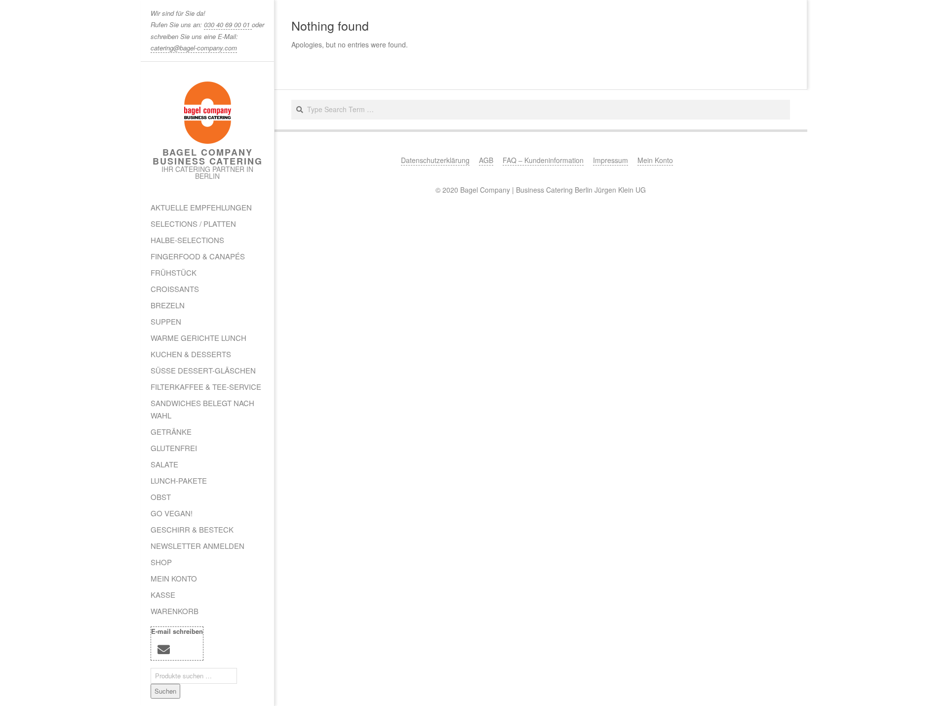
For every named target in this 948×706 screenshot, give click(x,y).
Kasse (163, 594)
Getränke (171, 431)
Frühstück (174, 272)
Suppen (166, 321)
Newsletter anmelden (197, 545)
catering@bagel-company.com (194, 47)
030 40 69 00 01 (228, 24)
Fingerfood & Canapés (198, 256)
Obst (161, 497)
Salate (164, 464)
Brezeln (168, 305)
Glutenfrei (174, 448)
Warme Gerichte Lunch (198, 337)
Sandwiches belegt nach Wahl (202, 409)
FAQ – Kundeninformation (543, 160)
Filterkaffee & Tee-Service (206, 386)
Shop (161, 562)
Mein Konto (174, 578)
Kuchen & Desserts (191, 354)
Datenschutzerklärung (435, 160)
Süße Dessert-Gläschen (203, 370)
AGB (486, 160)
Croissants (175, 289)
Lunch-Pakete (179, 480)
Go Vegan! (172, 513)
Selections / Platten (193, 223)
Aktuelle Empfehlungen (201, 207)
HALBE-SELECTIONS (187, 240)
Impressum (610, 160)
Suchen (165, 691)
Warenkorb (174, 611)
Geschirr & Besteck (192, 529)
